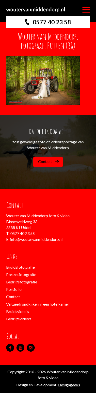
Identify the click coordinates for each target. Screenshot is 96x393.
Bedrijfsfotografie (21, 281)
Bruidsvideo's (17, 311)
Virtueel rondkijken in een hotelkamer (37, 304)
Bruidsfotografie (20, 267)
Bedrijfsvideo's (19, 318)
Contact (45, 161)
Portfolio (14, 289)
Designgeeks (69, 384)
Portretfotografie (21, 274)
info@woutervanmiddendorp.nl (36, 239)
